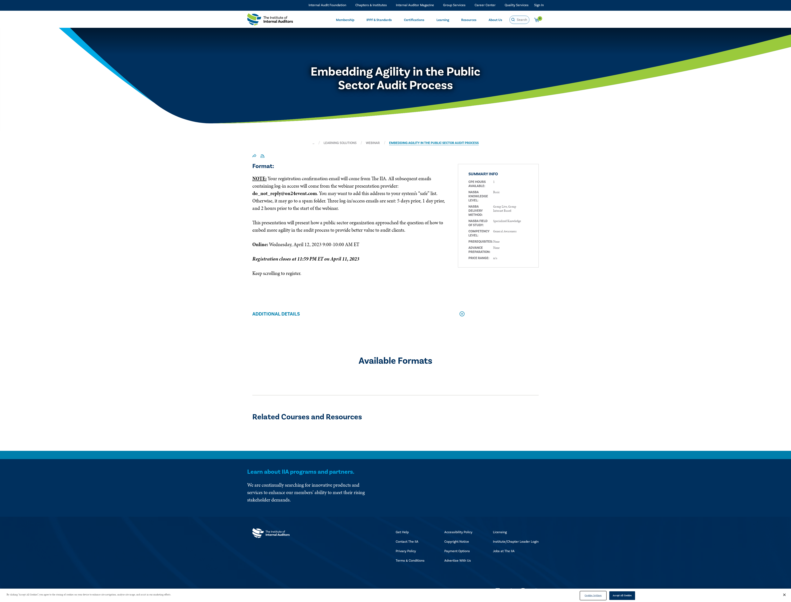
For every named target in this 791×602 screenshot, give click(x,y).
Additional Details (276, 314)
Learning (442, 20)
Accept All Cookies (622, 595)
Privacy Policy (406, 551)
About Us (495, 20)
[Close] (784, 594)
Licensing (500, 532)
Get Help (402, 532)
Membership (345, 20)
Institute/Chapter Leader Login (516, 542)
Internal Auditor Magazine (415, 5)
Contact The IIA (407, 542)
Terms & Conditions (410, 561)
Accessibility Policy (458, 532)
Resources (468, 20)
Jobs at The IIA (504, 551)
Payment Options (457, 551)
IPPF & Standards (379, 20)
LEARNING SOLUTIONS (340, 143)
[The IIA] (270, 20)
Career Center (485, 5)
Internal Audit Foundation (327, 5)
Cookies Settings (593, 595)
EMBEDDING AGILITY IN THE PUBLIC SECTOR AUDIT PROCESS (434, 143)
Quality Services (517, 5)
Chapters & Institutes (371, 5)
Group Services (454, 5)
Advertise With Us (457, 561)
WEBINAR (373, 143)
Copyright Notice (456, 542)
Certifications (414, 20)
